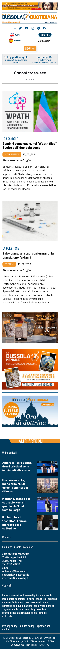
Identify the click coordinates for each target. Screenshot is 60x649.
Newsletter (44, 41)
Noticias (17, 40)
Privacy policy (9, 626)
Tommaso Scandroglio (16, 160)
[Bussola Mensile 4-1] (30, 327)
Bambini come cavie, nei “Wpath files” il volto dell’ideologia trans (29, 145)
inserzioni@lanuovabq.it (15, 578)
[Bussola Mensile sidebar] (30, 369)
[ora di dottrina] (30, 411)
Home (31, 79)
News (17, 34)
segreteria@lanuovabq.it (15, 574)
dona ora (45, 34)
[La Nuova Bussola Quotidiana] (30, 17)
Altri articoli (31, 440)
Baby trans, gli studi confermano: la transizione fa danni (28, 255)
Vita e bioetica (12, 154)
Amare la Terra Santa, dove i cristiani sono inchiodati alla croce (17, 466)
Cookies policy (26, 626)
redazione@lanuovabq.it (15, 571)
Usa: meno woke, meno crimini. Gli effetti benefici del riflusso (15, 485)
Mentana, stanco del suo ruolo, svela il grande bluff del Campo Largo (16, 504)
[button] (30, 48)
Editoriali (9, 264)
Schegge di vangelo (16, 57)
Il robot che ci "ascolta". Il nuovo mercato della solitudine (14, 522)
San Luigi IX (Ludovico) (44, 58)
